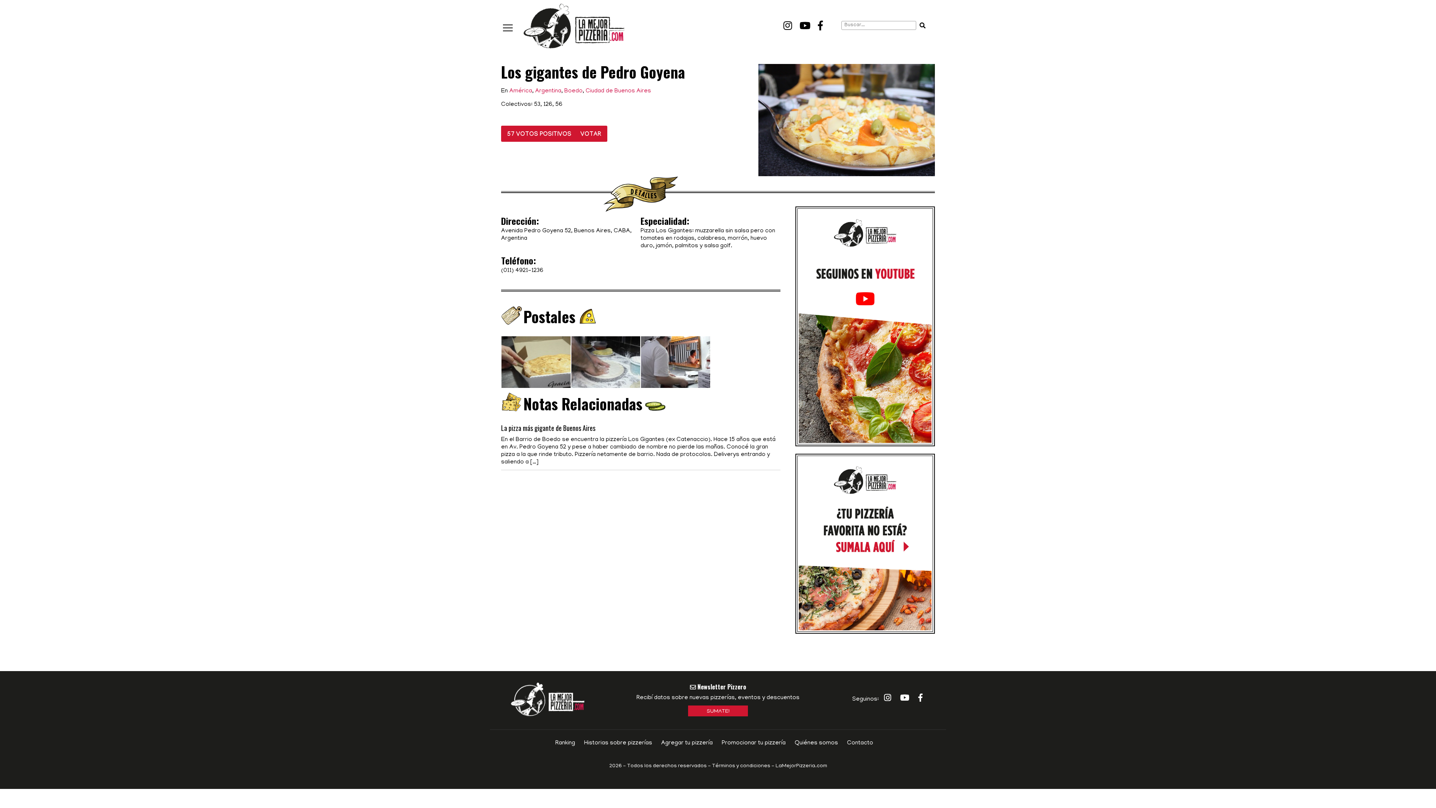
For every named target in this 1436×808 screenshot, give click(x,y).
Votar (590, 134)
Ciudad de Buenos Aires (618, 91)
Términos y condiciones (741, 766)
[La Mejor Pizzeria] (574, 26)
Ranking (565, 743)
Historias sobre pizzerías (618, 743)
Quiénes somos (816, 743)
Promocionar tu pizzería (754, 743)
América (520, 91)
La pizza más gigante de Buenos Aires (548, 428)
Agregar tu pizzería (687, 743)
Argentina (548, 91)
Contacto (860, 743)
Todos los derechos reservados (667, 766)
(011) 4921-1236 (522, 270)
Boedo (573, 91)
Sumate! (718, 711)
